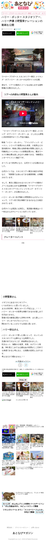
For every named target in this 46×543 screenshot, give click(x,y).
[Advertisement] (23, 42)
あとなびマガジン (23, 533)
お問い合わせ (35, 527)
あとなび (18, 29)
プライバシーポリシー (21, 527)
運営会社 (9, 527)
